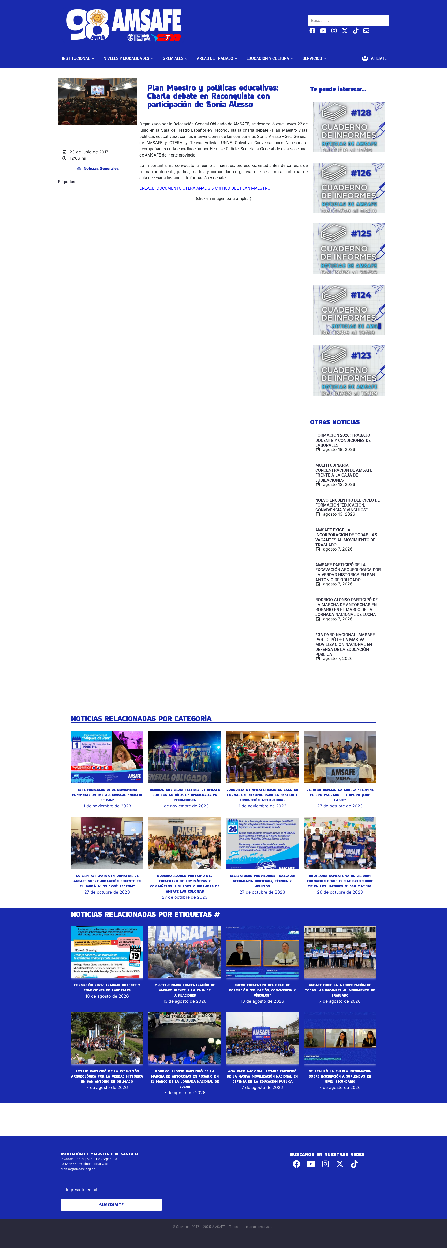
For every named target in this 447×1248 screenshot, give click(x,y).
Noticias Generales (101, 168)
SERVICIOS (312, 58)
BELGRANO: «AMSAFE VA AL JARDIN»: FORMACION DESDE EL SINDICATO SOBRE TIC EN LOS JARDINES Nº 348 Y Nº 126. (340, 880)
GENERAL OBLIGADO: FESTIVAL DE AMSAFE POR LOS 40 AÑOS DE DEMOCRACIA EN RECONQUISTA (185, 794)
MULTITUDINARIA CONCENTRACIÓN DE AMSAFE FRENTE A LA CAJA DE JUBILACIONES (184, 990)
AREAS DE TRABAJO (215, 58)
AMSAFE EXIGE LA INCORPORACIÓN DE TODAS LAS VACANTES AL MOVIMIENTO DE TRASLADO (340, 990)
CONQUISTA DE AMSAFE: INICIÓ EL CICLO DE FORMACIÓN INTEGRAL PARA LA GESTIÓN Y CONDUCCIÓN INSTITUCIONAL (262, 794)
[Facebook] (312, 30)
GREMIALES (173, 58)
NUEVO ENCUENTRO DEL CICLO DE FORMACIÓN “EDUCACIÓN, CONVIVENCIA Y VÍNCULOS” (262, 990)
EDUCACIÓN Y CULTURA (268, 58)
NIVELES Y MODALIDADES (126, 58)
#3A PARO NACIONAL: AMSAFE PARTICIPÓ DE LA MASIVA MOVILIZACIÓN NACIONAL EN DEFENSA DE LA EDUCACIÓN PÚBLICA (262, 1076)
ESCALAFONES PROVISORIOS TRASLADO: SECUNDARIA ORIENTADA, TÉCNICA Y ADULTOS (262, 880)
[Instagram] (334, 30)
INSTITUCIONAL (76, 58)
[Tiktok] (355, 30)
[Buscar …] (348, 20)
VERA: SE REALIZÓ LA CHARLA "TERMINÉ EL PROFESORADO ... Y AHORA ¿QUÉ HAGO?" (339, 794)
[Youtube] (323, 30)
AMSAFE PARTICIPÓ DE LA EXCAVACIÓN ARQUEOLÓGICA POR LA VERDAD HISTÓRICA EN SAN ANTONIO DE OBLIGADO (107, 1076)
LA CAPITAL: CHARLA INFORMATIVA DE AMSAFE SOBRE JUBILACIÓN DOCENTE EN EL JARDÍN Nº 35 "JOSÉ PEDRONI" (107, 880)
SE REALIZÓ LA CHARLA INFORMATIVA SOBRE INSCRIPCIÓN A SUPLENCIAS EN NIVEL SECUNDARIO (340, 1076)
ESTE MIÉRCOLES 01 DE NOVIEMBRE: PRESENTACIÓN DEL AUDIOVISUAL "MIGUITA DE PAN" (107, 794)
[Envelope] (366, 30)
